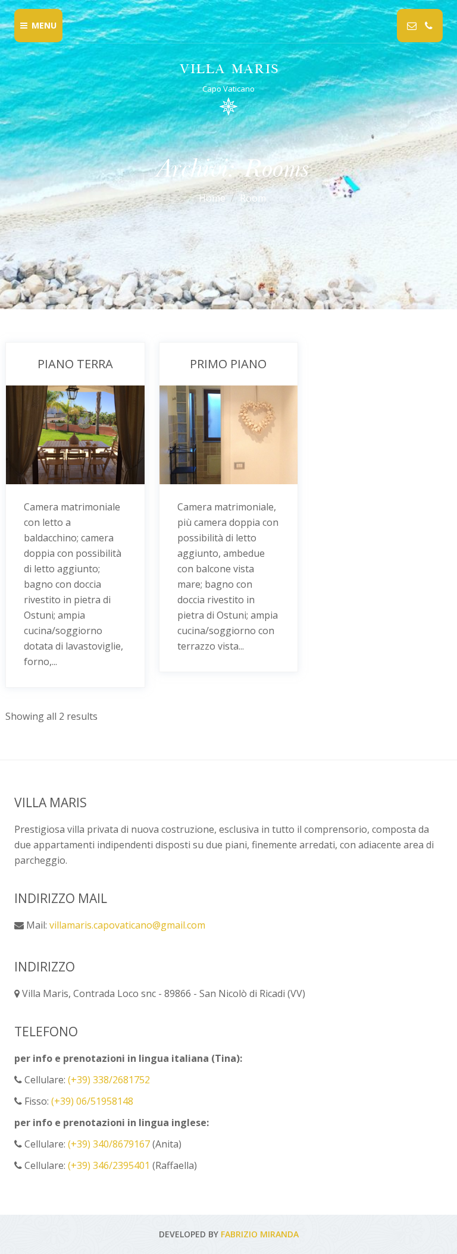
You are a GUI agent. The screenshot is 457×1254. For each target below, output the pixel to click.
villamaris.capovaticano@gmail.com (127, 925)
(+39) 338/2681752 (109, 1079)
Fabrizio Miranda (260, 1234)
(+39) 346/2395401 (109, 1165)
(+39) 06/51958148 (92, 1101)
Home (212, 198)
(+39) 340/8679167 (109, 1143)
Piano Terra (75, 364)
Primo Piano (228, 364)
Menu (44, 25)
